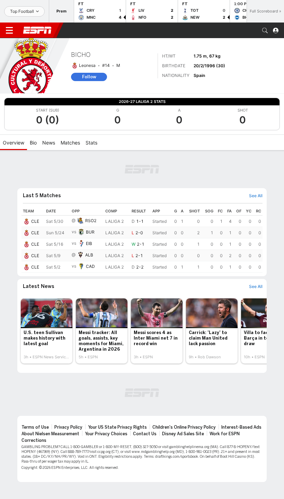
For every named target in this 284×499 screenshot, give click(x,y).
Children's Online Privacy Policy (184, 427)
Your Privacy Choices (106, 433)
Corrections (33, 440)
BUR (90, 232)
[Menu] (9, 30)
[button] (265, 30)
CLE (35, 221)
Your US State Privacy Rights (117, 427)
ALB (89, 254)
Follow (89, 76)
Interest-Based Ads (241, 427)
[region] (142, 240)
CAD (90, 266)
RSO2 (91, 220)
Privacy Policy (68, 427)
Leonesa (87, 65)
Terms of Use (35, 427)
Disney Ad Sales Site (183, 433)
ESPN (37, 30)
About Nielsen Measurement (50, 433)
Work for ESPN (225, 433)
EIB (89, 243)
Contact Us (145, 433)
